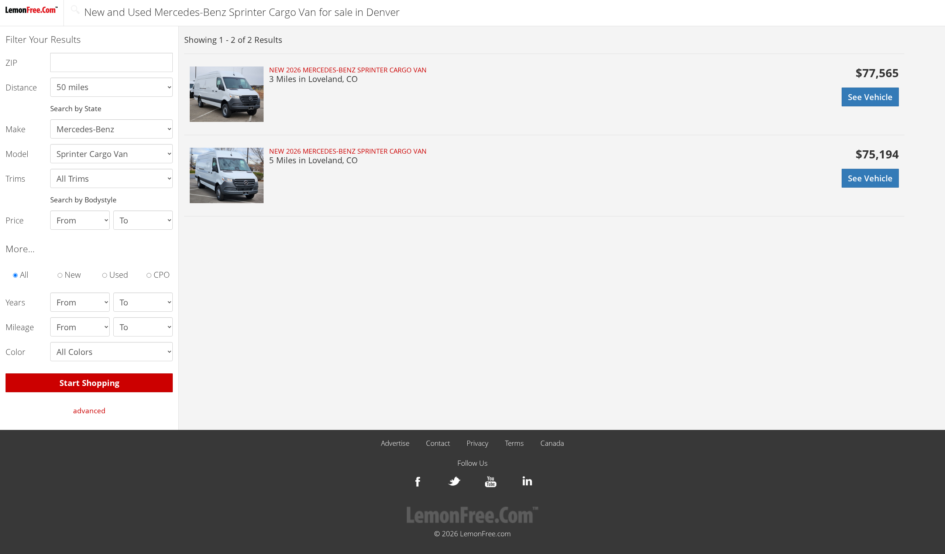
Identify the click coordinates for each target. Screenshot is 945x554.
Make (15, 128)
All (23, 274)
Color (15, 351)
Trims (15, 178)
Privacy (477, 443)
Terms (514, 443)
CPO (160, 274)
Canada (552, 443)
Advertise (395, 443)
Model (17, 153)
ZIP (11, 62)
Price (15, 220)
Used (117, 274)
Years (15, 302)
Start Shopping (89, 382)
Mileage (20, 326)
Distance (21, 87)
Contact (438, 443)
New (71, 274)
